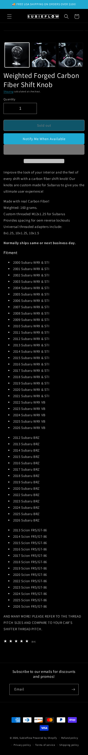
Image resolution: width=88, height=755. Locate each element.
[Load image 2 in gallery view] (44, 55)
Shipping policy (69, 745)
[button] (44, 149)
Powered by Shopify (45, 737)
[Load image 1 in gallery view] (17, 55)
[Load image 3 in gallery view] (70, 55)
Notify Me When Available (44, 139)
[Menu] (9, 16)
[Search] (66, 16)
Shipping (8, 91)
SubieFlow (25, 737)
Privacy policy (22, 745)
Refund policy (69, 737)
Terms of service (45, 745)
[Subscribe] (73, 689)
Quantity (9, 99)
